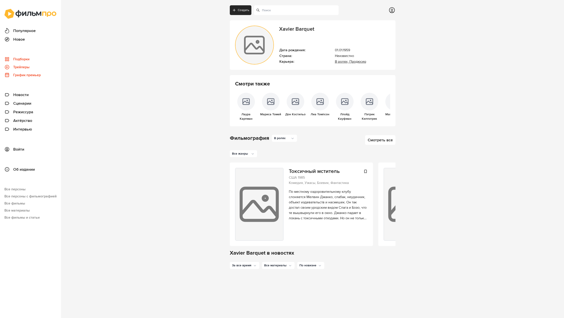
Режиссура (23, 112)
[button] (244, 265)
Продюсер (357, 61)
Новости (21, 94)
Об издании (24, 169)
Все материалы (17, 210)
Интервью (22, 129)
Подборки (21, 59)
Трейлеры (21, 67)
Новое (19, 39)
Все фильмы (14, 203)
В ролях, (342, 61)
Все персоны (15, 189)
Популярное (24, 30)
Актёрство (22, 120)
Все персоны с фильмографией (30, 196)
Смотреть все (380, 140)
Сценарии (22, 103)
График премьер (27, 75)
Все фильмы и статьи (22, 217)
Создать (243, 10)
